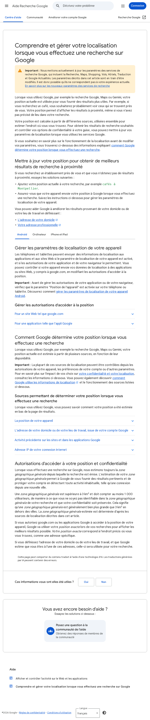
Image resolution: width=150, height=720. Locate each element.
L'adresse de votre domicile (36, 220)
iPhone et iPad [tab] (59, 234)
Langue (83, 708)
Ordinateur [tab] (39, 234)
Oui (86, 582)
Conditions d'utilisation (59, 712)
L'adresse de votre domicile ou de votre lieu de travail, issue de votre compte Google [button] (71, 430)
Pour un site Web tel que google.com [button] (39, 314)
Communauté (35, 17)
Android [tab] (22, 234)
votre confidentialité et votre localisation (106, 374)
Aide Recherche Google (30, 6)
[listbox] (88, 713)
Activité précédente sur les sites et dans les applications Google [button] (57, 440)
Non (103, 582)
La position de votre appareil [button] (34, 421)
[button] (6, 5)
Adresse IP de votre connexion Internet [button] (41, 450)
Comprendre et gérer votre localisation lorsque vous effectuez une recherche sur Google (73, 686)
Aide (13, 669)
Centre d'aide (13, 17)
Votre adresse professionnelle (38, 225)
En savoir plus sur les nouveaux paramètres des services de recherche (67, 86)
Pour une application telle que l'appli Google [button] (43, 323)
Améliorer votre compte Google (67, 17)
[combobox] (88, 6)
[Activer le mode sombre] (104, 712)
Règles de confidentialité (32, 712)
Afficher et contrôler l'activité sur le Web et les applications (51, 678)
